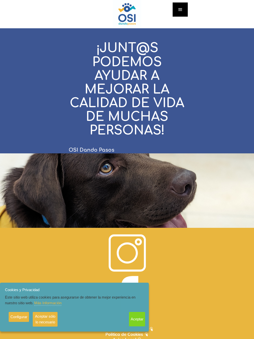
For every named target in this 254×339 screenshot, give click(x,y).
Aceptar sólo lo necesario (45, 319)
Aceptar (137, 319)
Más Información (48, 303)
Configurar (18, 317)
